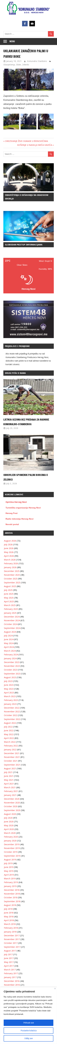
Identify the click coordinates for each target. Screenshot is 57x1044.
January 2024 (10, 658)
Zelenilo (25, 64)
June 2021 (8, 776)
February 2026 (11, 563)
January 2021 (10, 795)
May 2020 (8, 825)
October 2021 (10, 761)
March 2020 (10, 833)
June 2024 (8, 639)
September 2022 (12, 719)
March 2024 (10, 651)
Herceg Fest (12, 513)
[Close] (55, 988)
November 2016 (12, 985)
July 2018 (8, 909)
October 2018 (10, 897)
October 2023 (10, 669)
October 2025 (10, 578)
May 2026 (8, 552)
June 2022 (8, 730)
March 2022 (10, 742)
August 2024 (10, 632)
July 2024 (8, 635)
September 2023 (12, 673)
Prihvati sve (28, 1023)
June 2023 (8, 685)
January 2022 (10, 749)
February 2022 (11, 745)
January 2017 (10, 977)
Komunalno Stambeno (37, 61)
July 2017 (8, 954)
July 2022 (8, 726)
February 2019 (11, 882)
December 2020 (11, 799)
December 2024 (11, 616)
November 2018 (12, 893)
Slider (18, 64)
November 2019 (12, 848)
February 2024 (11, 654)
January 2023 (10, 704)
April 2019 (9, 875)
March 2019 (10, 878)
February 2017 (11, 973)
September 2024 (12, 628)
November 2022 (12, 711)
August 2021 (10, 768)
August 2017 (10, 950)
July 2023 (8, 681)
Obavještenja (9, 64)
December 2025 (11, 571)
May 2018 (8, 916)
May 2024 (8, 643)
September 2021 (12, 764)
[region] (28, 1015)
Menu (12, 41)
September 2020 (12, 810)
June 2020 (8, 821)
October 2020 (10, 806)
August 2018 (10, 905)
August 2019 (10, 859)
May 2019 (8, 871)
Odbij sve (28, 1038)
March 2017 (10, 969)
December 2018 (11, 890)
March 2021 (10, 787)
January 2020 (10, 840)
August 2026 (10, 540)
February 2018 (11, 928)
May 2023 (8, 689)
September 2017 (12, 947)
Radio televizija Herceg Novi (19, 519)
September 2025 (12, 582)
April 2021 (9, 783)
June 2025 (8, 594)
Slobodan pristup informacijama (23, 245)
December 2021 (11, 753)
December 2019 (11, 844)
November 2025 (12, 575)
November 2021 (12, 757)
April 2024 (9, 647)
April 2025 (9, 601)
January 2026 (10, 567)
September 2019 (12, 856)
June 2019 (8, 867)
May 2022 (8, 734)
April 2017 (9, 966)
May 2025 (8, 597)
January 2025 (10, 613)
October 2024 (10, 624)
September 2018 (12, 901)
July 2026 (8, 544)
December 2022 (11, 708)
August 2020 (10, 814)
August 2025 (10, 586)
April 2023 (9, 692)
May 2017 (8, 962)
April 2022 (9, 738)
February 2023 (11, 700)
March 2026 (10, 559)
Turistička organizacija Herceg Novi (23, 508)
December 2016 (11, 981)
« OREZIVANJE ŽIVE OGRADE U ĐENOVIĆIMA (25, 141)
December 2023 (11, 662)
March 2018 (10, 924)
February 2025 (11, 609)
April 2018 (9, 920)
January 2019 (10, 886)
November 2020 (12, 802)
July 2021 (8, 772)
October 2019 (10, 852)
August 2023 (10, 677)
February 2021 (11, 791)
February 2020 (11, 836)
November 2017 (12, 939)
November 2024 (12, 620)
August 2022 (10, 723)
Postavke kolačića (29, 1030)
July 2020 (8, 818)
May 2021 (8, 780)
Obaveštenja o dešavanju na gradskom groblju (26, 197)
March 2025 (10, 605)
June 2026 (8, 548)
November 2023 (12, 666)
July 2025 (8, 590)
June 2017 (8, 958)
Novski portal (12, 524)
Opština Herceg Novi (16, 502)
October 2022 (10, 715)
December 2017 (11, 935)
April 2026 (9, 556)
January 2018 (10, 931)
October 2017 (10, 943)
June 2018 (8, 912)
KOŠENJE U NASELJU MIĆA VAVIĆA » (35, 145)
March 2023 (10, 696)
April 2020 (9, 829)
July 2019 (8, 863)
